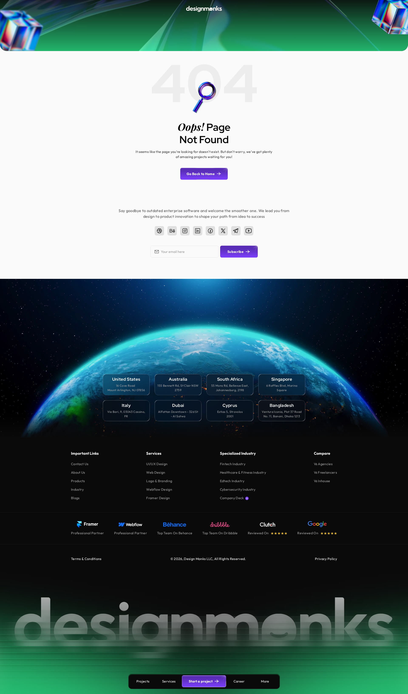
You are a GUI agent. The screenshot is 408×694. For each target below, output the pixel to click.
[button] (265, 681)
